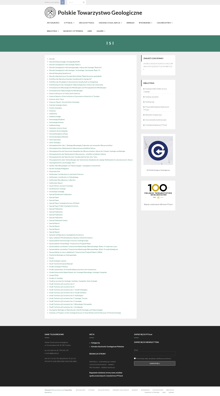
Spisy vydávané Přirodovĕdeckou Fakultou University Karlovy (71, 238)
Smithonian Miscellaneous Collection (62, 180)
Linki (164, 392)
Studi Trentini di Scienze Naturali (61, 264)
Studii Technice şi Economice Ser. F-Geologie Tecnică (68, 298)
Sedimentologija (55, 116)
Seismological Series (56, 122)
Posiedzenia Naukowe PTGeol (156, 125)
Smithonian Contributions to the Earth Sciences (66, 174)
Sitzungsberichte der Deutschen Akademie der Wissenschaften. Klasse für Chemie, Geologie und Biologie (87, 151)
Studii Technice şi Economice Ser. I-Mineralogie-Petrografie (70, 304)
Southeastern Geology (57, 189)
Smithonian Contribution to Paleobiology (63, 177)
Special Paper (54, 197)
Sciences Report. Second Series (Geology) (64, 102)
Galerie (171, 392)
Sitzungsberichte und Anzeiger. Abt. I (62, 163)
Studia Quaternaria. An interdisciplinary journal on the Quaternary (72, 269)
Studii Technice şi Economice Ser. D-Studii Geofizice (67, 293)
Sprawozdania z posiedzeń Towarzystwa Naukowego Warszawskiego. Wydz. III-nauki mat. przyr (83, 246)
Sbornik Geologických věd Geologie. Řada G (65, 65)
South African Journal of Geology (61, 186)
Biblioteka (170, 390)
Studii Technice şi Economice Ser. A (61, 284)
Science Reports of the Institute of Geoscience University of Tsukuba (74, 96)
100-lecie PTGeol (104, 390)
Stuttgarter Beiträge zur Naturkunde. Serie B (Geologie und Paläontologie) (75, 310)
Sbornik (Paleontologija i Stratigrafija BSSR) (64, 62)
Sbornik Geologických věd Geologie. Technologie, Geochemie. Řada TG (74, 70)
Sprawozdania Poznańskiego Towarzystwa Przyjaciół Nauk (70, 244)
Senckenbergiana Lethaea (58, 134)
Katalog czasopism (152, 97)
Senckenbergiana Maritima (58, 137)
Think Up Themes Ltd (57, 390)
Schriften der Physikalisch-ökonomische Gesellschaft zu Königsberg (73, 82)
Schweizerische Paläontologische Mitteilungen (66, 91)
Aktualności (80, 390)
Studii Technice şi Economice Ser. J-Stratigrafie (66, 307)
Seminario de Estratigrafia (58, 131)
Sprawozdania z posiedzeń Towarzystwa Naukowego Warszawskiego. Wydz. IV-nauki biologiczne (83, 249)
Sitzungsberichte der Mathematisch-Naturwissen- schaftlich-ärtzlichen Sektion (77, 154)
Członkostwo (158, 390)
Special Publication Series (58, 220)
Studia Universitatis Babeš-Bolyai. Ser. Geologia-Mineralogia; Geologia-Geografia (78, 272)
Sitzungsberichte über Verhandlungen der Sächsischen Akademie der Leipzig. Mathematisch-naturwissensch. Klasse (91, 160)
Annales (135, 390)
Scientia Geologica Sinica (58, 105)
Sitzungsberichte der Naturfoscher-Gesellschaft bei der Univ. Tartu (73, 157)
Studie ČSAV (54, 275)
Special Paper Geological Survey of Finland (64, 203)
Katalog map (149, 102)
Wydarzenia (145, 390)
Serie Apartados (55, 140)
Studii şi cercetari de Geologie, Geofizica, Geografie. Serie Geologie (73, 281)
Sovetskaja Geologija (56, 191)
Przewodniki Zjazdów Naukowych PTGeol (156, 108)
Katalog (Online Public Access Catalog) (155, 90)
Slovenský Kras (54, 171)
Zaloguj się (95, 343)
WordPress (48, 392)
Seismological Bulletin (57, 119)
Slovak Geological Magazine (59, 168)
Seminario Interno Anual (58, 128)
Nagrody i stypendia (152, 392)
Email (136, 350)
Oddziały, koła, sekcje (121, 390)
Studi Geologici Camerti (57, 261)
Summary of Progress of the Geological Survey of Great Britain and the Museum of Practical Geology (85, 313)
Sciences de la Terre (56, 99)
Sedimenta (53, 114)
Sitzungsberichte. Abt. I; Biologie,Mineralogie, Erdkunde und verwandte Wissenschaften (80, 145)
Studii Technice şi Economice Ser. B (61, 287)
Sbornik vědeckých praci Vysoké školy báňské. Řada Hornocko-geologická (75, 76)
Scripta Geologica (55, 108)
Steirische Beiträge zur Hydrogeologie (62, 255)
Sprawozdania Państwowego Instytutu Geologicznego (68, 241)
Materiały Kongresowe (153, 115)
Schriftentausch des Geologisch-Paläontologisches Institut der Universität (76, 85)
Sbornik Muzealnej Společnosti (60, 73)
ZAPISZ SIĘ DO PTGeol (143, 334)
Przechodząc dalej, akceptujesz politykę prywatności (153, 358)
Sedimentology (54, 125)
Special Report (54, 223)
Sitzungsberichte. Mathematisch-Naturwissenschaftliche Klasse (72, 148)
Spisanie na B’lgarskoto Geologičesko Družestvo (66, 235)
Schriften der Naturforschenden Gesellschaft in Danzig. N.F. (70, 79)
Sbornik (52, 59)
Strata (51, 258)
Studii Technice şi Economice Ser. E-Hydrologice (66, 295)
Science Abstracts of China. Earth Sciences (64, 93)
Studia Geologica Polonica (58, 267)
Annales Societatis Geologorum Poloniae (107, 346)
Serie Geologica (54, 142)
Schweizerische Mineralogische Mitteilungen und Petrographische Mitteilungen (77, 88)
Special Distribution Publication (60, 194)
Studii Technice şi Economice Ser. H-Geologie (65, 301)
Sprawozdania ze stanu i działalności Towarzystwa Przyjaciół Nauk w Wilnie (75, 252)
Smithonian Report (56, 183)
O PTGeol (91, 390)
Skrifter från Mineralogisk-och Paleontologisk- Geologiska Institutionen (74, 166)
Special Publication (56, 209)
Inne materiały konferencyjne (155, 120)
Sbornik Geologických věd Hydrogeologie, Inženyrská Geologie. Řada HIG (75, 67)
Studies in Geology (56, 278)
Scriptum (52, 111)
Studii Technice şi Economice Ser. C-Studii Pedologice (68, 290)
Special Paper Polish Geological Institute (63, 206)
